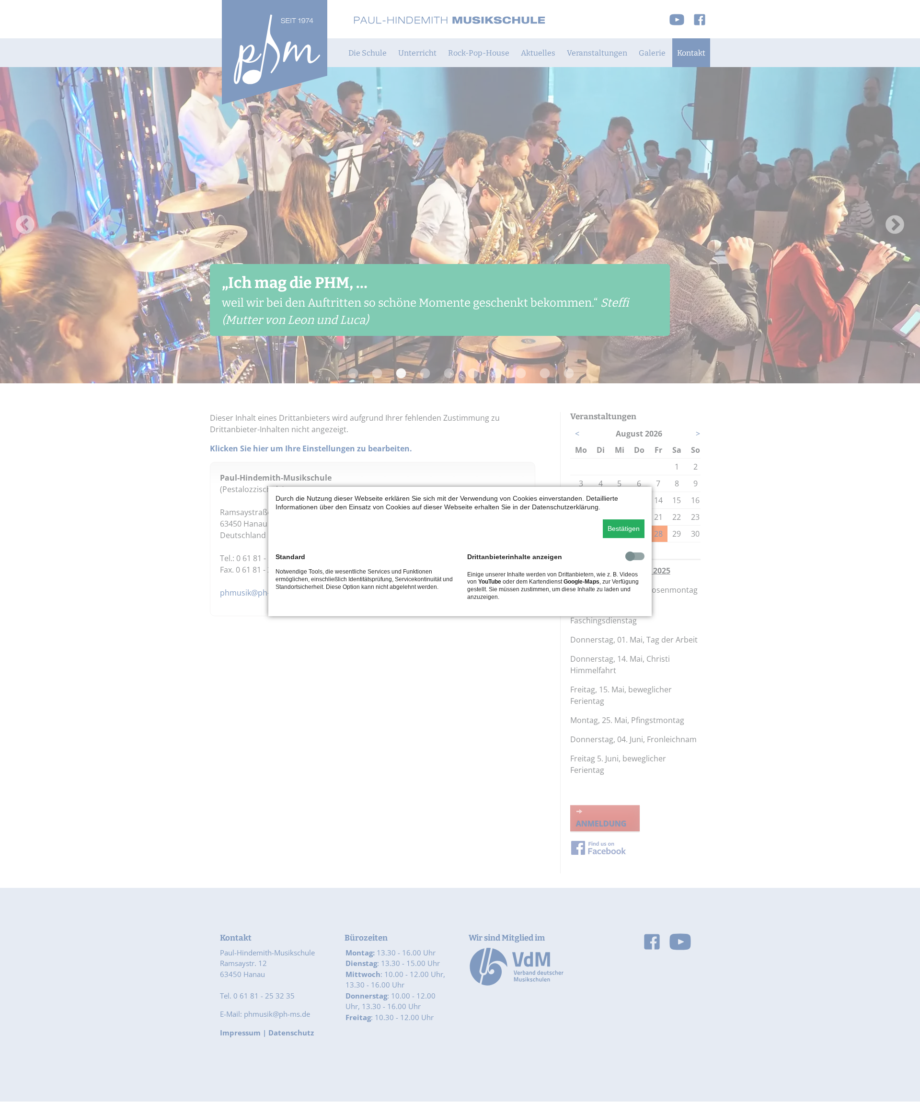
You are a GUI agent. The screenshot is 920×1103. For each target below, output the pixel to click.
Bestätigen (624, 528)
